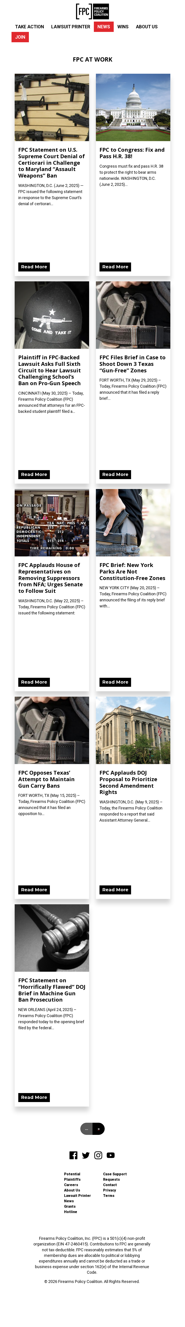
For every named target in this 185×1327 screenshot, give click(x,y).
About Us (147, 26)
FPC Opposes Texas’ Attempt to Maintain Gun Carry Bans (46, 779)
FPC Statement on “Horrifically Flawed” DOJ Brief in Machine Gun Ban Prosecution (52, 989)
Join (20, 37)
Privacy (109, 1190)
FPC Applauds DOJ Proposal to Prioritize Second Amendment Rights (128, 782)
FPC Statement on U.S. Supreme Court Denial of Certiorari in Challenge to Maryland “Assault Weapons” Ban (51, 162)
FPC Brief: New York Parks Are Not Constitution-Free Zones (132, 571)
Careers (71, 1185)
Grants (70, 1206)
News (103, 26)
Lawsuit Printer (70, 26)
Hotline (70, 1212)
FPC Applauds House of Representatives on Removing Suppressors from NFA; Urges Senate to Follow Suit (50, 577)
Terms (108, 1196)
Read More (34, 266)
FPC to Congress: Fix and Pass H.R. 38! (132, 153)
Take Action (29, 26)
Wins (123, 26)
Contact (110, 1185)
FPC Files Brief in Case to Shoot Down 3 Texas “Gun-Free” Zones (132, 363)
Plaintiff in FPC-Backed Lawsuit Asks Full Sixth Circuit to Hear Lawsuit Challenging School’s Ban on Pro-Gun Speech (49, 370)
